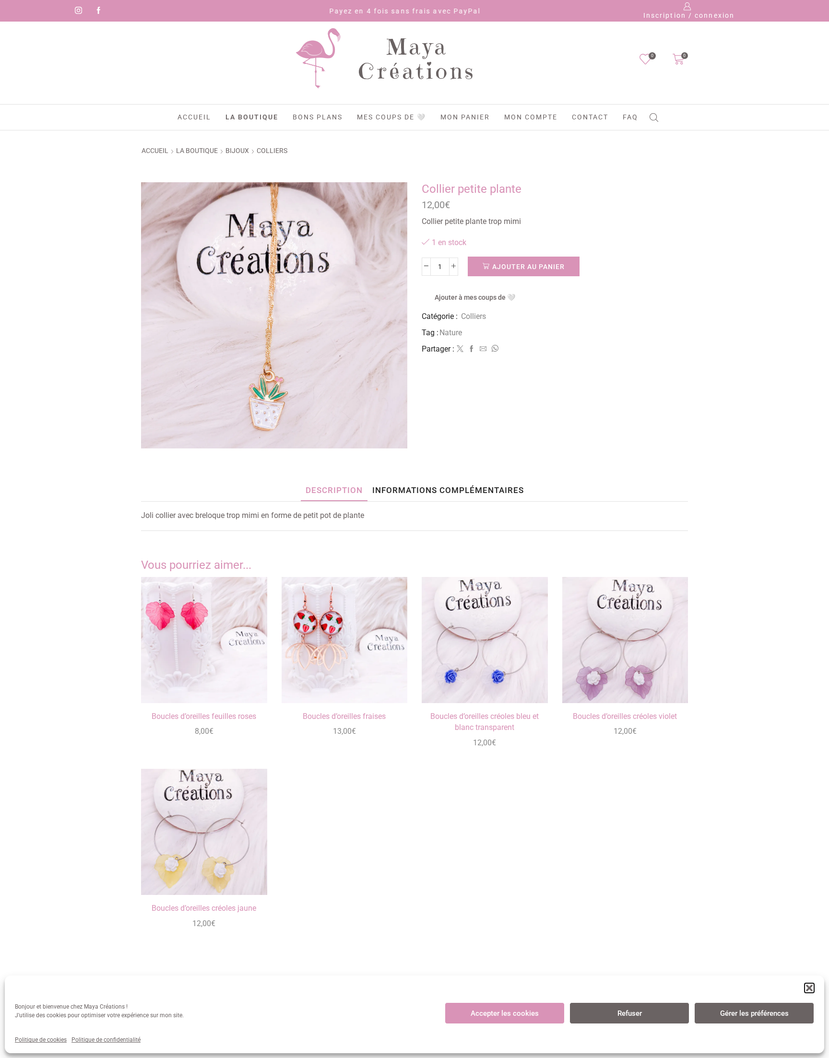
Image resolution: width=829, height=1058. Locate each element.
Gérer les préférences (754, 1013)
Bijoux (237, 150)
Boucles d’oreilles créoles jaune (204, 908)
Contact (590, 117)
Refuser (629, 1013)
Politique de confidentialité (106, 1039)
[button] (809, 988)
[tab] (334, 490)
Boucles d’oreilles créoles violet (625, 716)
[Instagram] (76, 11)
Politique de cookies (41, 1039)
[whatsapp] (493, 349)
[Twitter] (460, 349)
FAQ (630, 117)
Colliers (272, 150)
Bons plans (318, 117)
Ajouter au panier (528, 266)
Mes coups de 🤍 (391, 117)
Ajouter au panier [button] (249, 661)
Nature (450, 332)
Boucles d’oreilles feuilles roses (204, 716)
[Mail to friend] (483, 349)
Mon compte (530, 117)
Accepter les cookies (505, 1013)
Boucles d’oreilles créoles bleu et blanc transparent (484, 722)
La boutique (251, 117)
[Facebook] (97, 11)
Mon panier (465, 117)
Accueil (194, 117)
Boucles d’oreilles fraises (344, 716)
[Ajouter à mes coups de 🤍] (249, 683)
